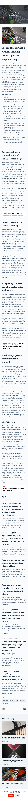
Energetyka (5, 700)
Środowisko (5, 703)
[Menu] (25, 2)
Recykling (22, 700)
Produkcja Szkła (14, 700)
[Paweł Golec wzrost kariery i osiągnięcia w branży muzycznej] (14, 774)
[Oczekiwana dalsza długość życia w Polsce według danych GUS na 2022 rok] (14, 751)
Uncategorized (21, 18)
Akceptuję (11, 795)
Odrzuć (17, 795)
